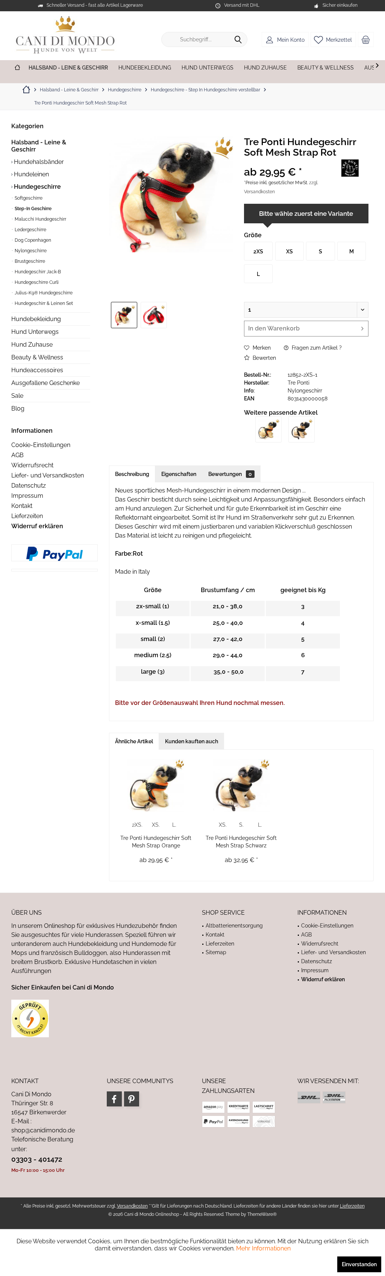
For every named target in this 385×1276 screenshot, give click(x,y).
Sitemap (216, 952)
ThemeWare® (262, 1214)
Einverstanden (359, 1264)
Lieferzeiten (27, 516)
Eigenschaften (178, 474)
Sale (17, 395)
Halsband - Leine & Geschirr (38, 146)
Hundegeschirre (36, 186)
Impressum (27, 495)
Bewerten (263, 358)
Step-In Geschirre (33, 208)
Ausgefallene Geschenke (45, 382)
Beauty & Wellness (37, 357)
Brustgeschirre (29, 261)
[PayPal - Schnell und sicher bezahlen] (54, 554)
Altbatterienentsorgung (234, 926)
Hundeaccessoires (37, 370)
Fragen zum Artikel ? (316, 348)
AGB (17, 455)
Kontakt (21, 505)
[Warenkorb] (366, 39)
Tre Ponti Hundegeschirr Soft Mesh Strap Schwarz (241, 842)
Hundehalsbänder (38, 161)
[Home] (17, 68)
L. (174, 825)
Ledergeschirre (30, 229)
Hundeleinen (30, 174)
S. (241, 825)
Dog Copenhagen (32, 240)
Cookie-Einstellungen (40, 445)
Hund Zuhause (32, 344)
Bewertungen (230, 474)
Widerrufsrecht (32, 465)
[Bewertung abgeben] (286, 162)
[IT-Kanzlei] (97, 1018)
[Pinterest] (131, 1098)
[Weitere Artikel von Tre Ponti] (349, 168)
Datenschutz (28, 485)
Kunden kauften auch (191, 741)
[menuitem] (366, 39)
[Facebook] (114, 1098)
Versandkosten (132, 1206)
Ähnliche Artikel (134, 741)
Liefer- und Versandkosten (47, 475)
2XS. (137, 825)
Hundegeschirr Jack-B (37, 271)
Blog (17, 408)
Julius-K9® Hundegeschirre (43, 293)
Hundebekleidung (36, 319)
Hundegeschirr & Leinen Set (43, 303)
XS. (156, 825)
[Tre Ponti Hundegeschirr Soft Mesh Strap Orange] (268, 429)
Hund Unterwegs (35, 331)
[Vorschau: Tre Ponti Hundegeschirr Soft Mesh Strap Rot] (124, 315)
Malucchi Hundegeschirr (40, 219)
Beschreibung (132, 474)
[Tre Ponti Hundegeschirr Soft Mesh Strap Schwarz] (301, 429)
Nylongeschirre (30, 250)
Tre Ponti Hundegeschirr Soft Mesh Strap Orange (155, 842)
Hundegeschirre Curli (36, 282)
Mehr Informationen (263, 1248)
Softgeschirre (28, 198)
